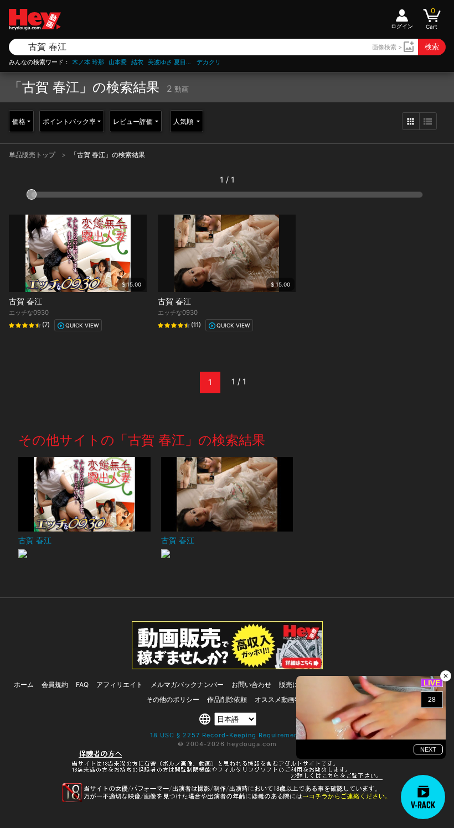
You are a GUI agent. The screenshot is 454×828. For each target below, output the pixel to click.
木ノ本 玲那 (88, 62)
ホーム (24, 684)
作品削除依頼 (227, 699)
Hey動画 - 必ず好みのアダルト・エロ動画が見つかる (35, 19)
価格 (18, 121)
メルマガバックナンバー (187, 684)
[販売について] (227, 666)
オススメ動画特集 (281, 699)
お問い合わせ (251, 684)
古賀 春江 (25, 301)
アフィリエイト (119, 684)
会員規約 (55, 684)
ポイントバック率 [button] (69, 121)
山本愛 (118, 62)
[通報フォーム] (227, 800)
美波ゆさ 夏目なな (170, 62)
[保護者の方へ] (227, 778)
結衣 (137, 62)
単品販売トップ (33, 154)
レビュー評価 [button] (133, 121)
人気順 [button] (184, 121)
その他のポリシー (172, 699)
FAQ (82, 684)
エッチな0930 (29, 312)
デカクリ (209, 62)
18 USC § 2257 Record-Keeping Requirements (227, 735)
